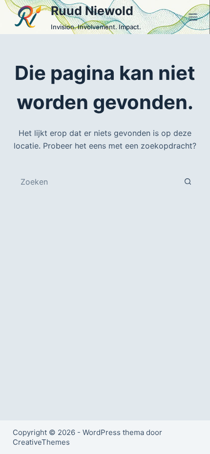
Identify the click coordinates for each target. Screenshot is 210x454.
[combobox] (95, 181)
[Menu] (193, 17)
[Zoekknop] (187, 181)
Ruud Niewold (92, 10)
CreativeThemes (41, 442)
